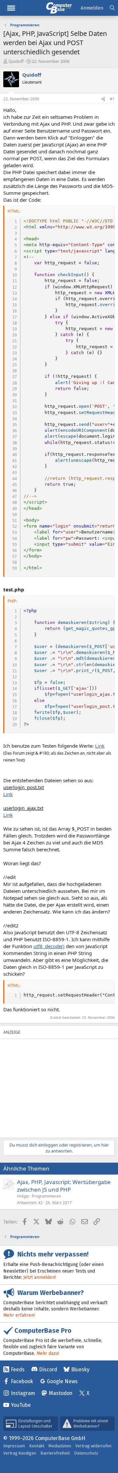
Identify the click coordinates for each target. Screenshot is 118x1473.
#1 (112, 99)
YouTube (21, 1405)
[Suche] (112, 8)
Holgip (23, 1196)
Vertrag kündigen (19, 1453)
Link (100, 745)
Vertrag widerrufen (93, 1445)
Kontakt (36, 1445)
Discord (48, 1369)
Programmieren (46, 1196)
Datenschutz (86, 1453)
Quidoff (16, 61)
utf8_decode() (49, 946)
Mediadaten (60, 1445)
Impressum (14, 1445)
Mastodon (60, 1393)
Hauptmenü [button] (11, 8)
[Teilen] (103, 99)
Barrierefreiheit (55, 1453)
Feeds (18, 1369)
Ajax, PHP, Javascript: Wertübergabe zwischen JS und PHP (64, 1186)
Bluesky (80, 1369)
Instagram (23, 1393)
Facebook (22, 1381)
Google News (62, 1381)
